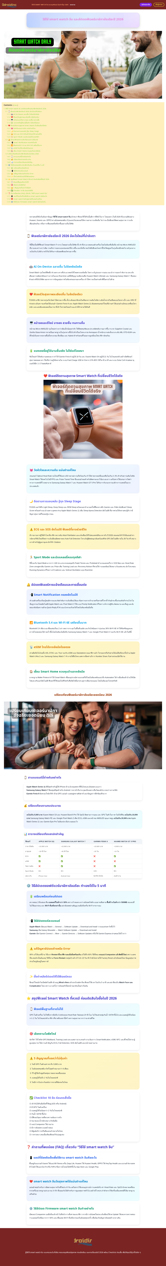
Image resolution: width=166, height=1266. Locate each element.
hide (15, 105)
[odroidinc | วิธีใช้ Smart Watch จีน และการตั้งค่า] (15, 4)
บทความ (72, 5)
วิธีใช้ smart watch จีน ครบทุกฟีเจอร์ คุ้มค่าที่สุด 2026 (50, 5)
